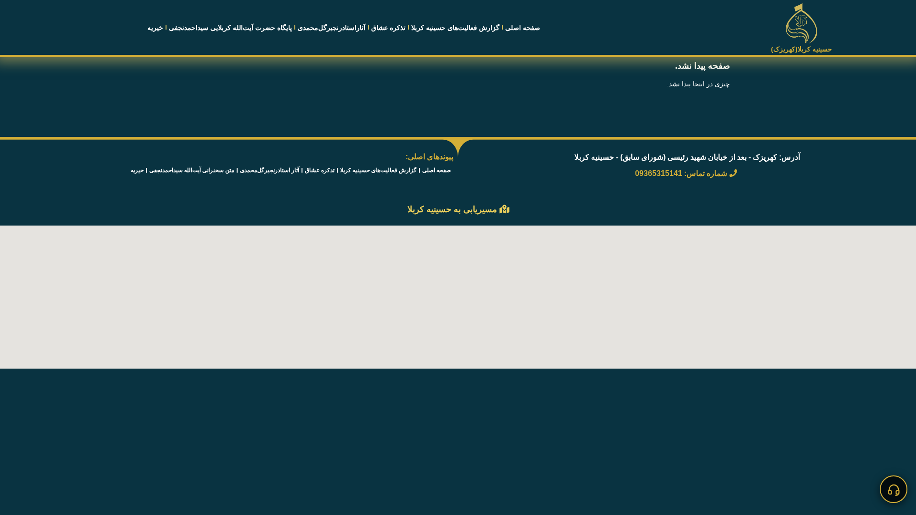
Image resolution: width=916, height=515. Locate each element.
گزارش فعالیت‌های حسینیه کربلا (455, 27)
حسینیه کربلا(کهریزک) (801, 49)
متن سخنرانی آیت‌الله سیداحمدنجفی (191, 170)
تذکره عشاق (388, 27)
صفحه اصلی (522, 27)
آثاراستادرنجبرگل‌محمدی (331, 27)
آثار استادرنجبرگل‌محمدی (269, 170)
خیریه (155, 27)
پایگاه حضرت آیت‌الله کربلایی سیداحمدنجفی (230, 27)
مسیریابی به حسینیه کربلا (453, 209)
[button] (893, 489)
